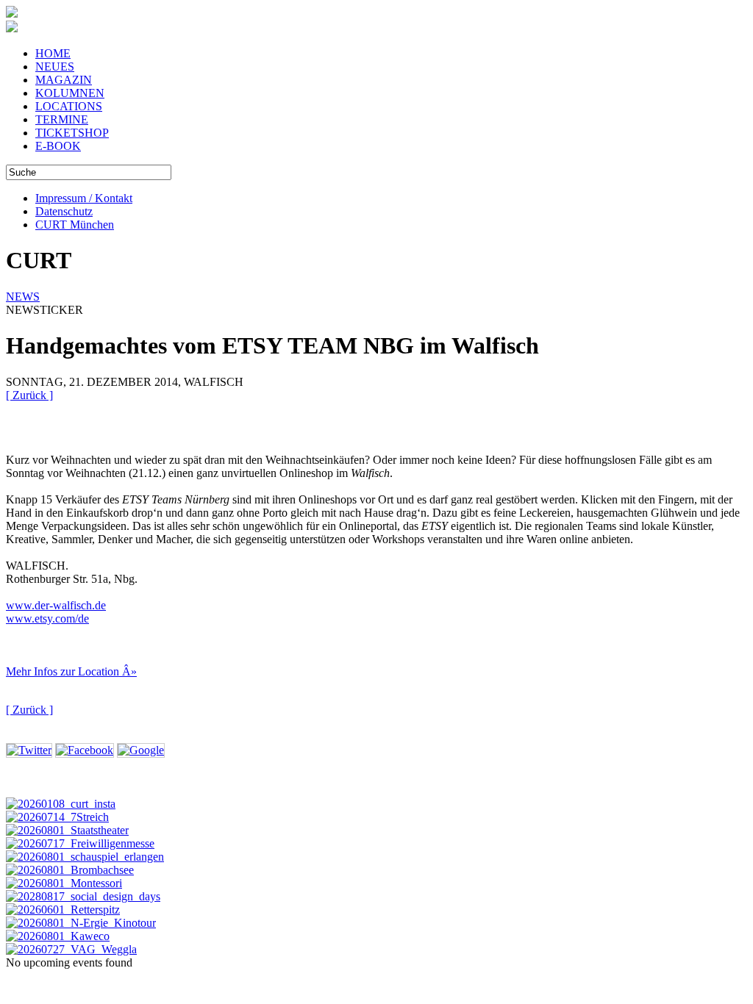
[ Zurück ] (29, 395)
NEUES (54, 66)
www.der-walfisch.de (56, 605)
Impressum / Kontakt (83, 198)
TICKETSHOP (72, 132)
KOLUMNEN (69, 93)
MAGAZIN (63, 79)
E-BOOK (58, 146)
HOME (53, 53)
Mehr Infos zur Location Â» (71, 671)
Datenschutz (64, 211)
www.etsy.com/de (47, 618)
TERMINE (61, 119)
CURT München (74, 224)
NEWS (23, 296)
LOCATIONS (68, 106)
